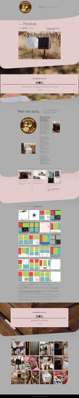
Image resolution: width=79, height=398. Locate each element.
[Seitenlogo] (25, 7)
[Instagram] (37, 83)
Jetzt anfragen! (39, 323)
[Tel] (42, 83)
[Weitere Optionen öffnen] (59, 7)
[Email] (39, 83)
